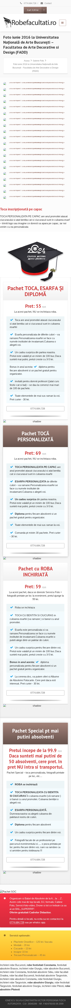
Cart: (32, 10)
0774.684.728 (29, 3)
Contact (48, 3)
